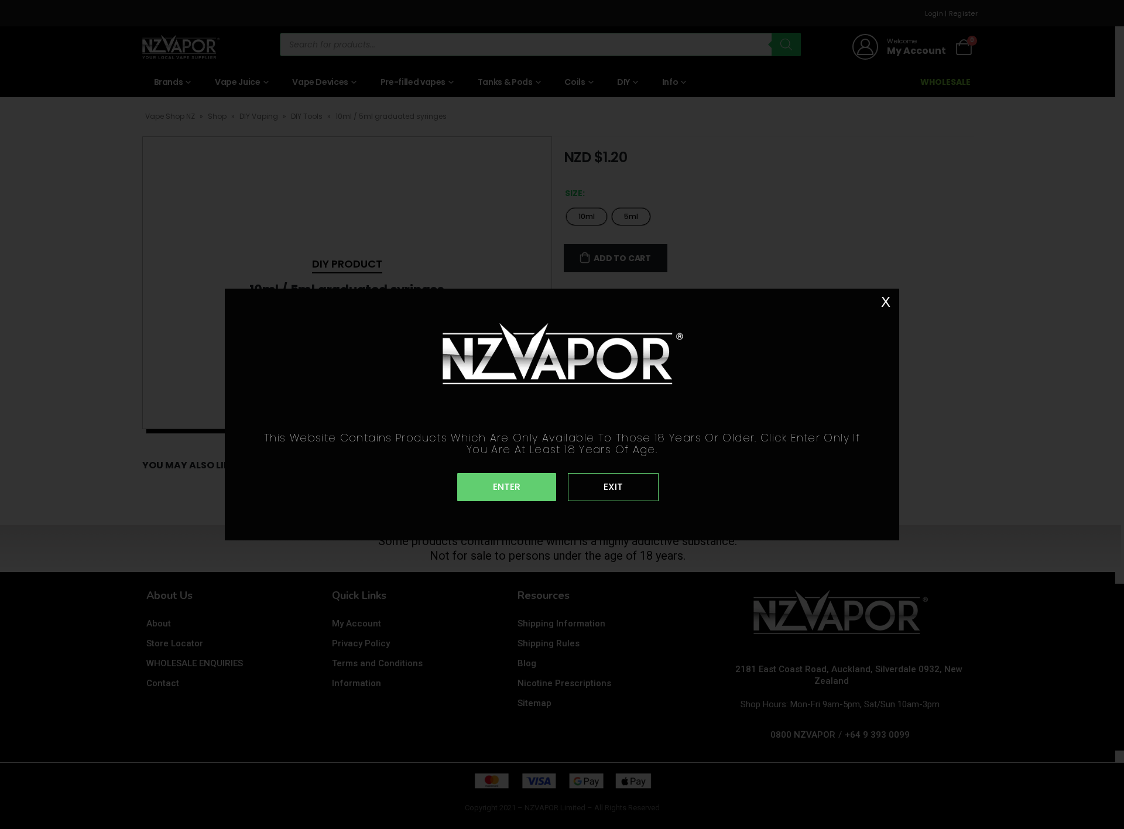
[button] (506, 487)
